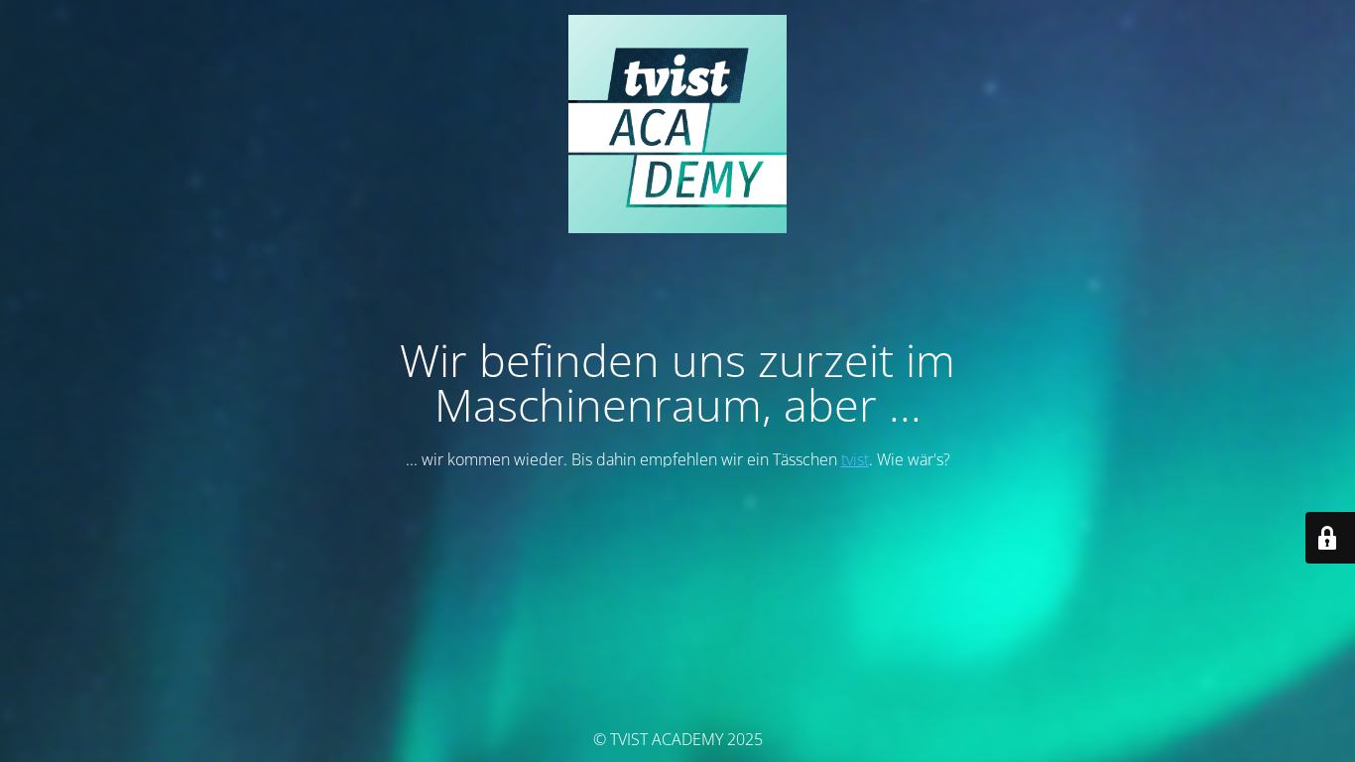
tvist (855, 459)
